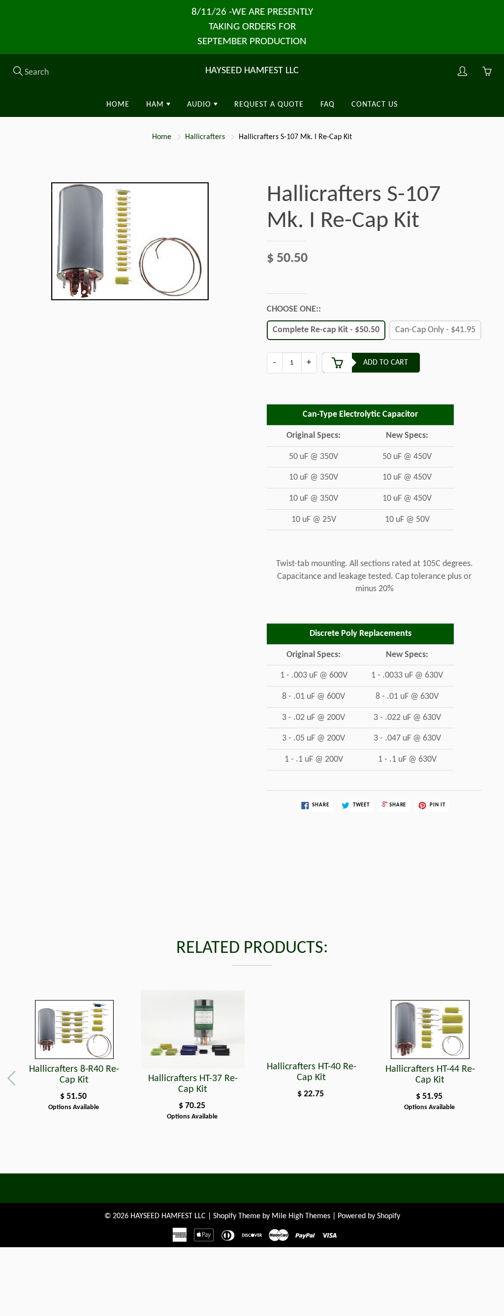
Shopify (224, 1216)
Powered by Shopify (369, 1216)
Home (117, 105)
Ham (156, 105)
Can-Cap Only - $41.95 (435, 330)
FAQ (327, 105)
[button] (490, 1078)
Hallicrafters (205, 137)
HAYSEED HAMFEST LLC (252, 71)
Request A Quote (269, 105)
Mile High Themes (301, 1216)
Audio (200, 105)
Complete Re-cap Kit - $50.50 (326, 330)
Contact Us (374, 105)
